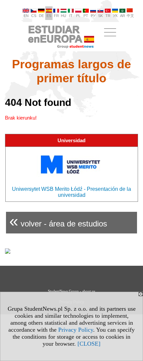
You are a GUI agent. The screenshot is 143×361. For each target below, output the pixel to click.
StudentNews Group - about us (71, 291)
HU (63, 16)
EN (26, 16)
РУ (93, 16)
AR (122, 16)
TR (107, 16)
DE (41, 16)
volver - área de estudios (58, 221)
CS (33, 16)
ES (49, 16)
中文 (130, 16)
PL (78, 16)
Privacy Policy (75, 329)
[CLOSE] (88, 343)
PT (85, 16)
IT (70, 16)
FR (56, 16)
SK (100, 16)
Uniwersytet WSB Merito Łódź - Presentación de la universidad (71, 192)
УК (115, 16)
